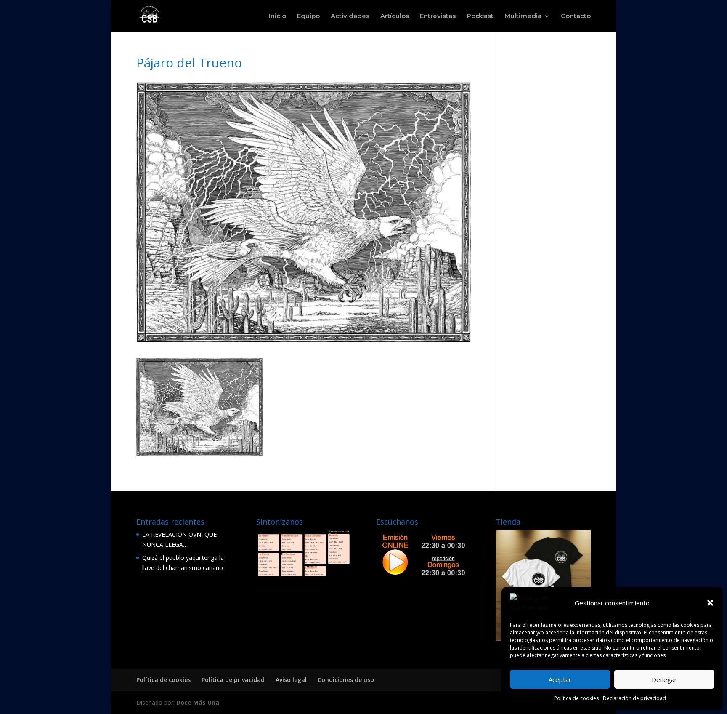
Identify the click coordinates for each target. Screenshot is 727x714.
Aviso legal (291, 680)
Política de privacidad (233, 680)
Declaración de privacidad (634, 698)
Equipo (308, 16)
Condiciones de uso (346, 680)
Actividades (350, 16)
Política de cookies (576, 698)
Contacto (576, 16)
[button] (710, 603)
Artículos (394, 16)
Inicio (277, 16)
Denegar (664, 679)
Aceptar (560, 679)
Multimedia (522, 16)
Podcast (480, 16)
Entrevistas (438, 16)
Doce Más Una (197, 702)
